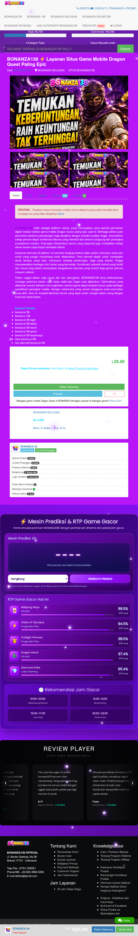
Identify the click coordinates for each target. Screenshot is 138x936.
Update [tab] (42, 195)
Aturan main (64, 856)
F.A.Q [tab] (28, 195)
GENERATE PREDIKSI (100, 579)
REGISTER (93, 25)
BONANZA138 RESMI (17, 25)
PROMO (130, 8)
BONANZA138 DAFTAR (96, 16)
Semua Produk (23, 458)
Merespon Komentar (23, 489)
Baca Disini (116, 400)
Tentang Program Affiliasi (115, 859)
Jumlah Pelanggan (25, 463)
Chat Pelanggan (47, 450)
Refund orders (22, 494)
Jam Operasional (67, 875)
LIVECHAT (100, 8)
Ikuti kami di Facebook (113, 905)
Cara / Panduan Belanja (114, 852)
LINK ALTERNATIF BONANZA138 (56, 25)
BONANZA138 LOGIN (64, 16)
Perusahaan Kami (67, 852)
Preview (57, 394)
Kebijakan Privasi (67, 863)
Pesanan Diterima (24, 467)
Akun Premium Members (83, 368)
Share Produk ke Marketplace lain (110, 911)
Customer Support (68, 871)
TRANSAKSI (116, 8)
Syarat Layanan (66, 859)
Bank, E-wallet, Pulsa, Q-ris (49, 428)
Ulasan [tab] (79, 195)
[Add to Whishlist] (115, 394)
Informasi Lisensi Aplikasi (115, 882)
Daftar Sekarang (69, 387)
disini (61, 213)
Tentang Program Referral (115, 856)
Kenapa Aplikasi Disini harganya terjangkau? (113, 888)
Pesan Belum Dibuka (24, 484)
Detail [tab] (16, 195)
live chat (126, 929)
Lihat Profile (27, 450)
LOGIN (117, 25)
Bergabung (24, 472)
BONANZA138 (13, 16)
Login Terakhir (25, 477)
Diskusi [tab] (59, 195)
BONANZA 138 (36, 16)
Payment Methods (68, 867)
